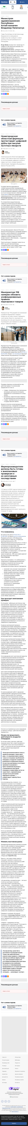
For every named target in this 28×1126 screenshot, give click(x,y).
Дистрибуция (5, 1068)
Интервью (17, 1065)
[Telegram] (2, 94)
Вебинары (17, 1060)
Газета (16, 1068)
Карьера (4, 1071)
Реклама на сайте (19, 1079)
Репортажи (18, 1057)
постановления (16, 353)
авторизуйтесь (17, 126)
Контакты (17, 1082)
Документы (5, 1076)
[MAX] (4, 94)
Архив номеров (19, 1074)
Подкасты (17, 1062)
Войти (22, 2)
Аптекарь (4, 1082)
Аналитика (4, 1074)
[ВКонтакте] (6, 94)
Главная (2, 16)
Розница (4, 1065)
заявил (6, 194)
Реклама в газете (19, 1076)
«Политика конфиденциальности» (14, 1092)
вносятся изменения (19, 536)
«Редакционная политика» (14, 1094)
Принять (14, 1123)
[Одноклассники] (8, 94)
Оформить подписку (20, 1071)
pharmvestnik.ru (15, 1111)
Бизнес (4, 1079)
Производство (12, 464)
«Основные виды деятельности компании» (14, 1093)
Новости (7, 16)
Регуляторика (13, 133)
